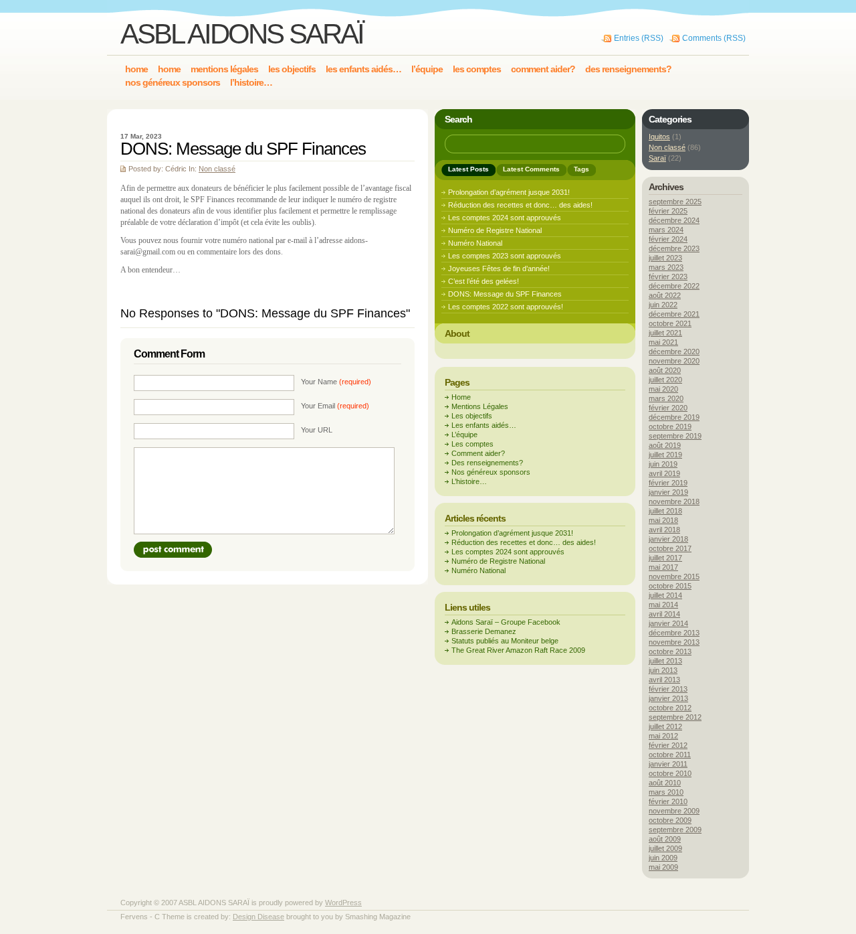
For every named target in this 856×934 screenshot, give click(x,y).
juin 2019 (663, 464)
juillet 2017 (665, 558)
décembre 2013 (674, 633)
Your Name (336, 382)
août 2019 (665, 445)
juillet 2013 (665, 661)
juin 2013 (663, 670)
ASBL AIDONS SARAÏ (241, 34)
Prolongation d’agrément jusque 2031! (509, 192)
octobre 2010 (670, 773)
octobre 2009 (670, 820)
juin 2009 (663, 858)
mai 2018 (663, 520)
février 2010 (668, 801)
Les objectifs (471, 416)
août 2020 (665, 370)
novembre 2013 (674, 642)
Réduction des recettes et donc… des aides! (520, 205)
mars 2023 (666, 267)
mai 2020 (663, 389)
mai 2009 (663, 867)
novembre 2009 (674, 811)
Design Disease (258, 917)
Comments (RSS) (714, 38)
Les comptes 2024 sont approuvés (504, 218)
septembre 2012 (675, 717)
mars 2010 (666, 792)
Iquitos (659, 137)
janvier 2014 (668, 623)
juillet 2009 (665, 848)
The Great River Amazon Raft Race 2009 (518, 650)
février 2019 (668, 483)
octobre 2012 (670, 708)
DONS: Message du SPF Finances (505, 294)
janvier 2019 (668, 492)
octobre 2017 (670, 548)
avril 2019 (664, 473)
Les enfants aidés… (483, 425)
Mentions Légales (479, 406)
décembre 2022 (674, 286)
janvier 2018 (668, 539)
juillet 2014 (665, 595)
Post (173, 550)
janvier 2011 (668, 764)
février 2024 (668, 239)
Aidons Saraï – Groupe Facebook (505, 622)
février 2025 (668, 211)
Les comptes (472, 444)
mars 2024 (666, 230)
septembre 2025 (675, 202)
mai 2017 (663, 567)
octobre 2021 (670, 323)
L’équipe (464, 435)
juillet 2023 (665, 258)
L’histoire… (469, 481)
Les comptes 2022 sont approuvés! (505, 307)
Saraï (657, 158)
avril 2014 (664, 614)
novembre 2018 (674, 501)
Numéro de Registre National (495, 230)
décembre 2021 (674, 314)
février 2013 (668, 689)
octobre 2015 (670, 586)
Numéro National (475, 243)
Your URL (316, 430)
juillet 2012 (665, 726)
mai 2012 (663, 736)
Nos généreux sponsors (490, 472)
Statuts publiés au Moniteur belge (504, 641)
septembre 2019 (675, 436)
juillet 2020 (665, 380)
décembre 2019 (674, 417)
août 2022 (665, 295)
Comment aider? (478, 453)
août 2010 (665, 783)
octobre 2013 (670, 651)
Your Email (335, 406)
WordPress (343, 903)
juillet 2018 (665, 511)
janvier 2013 (668, 698)
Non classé (217, 169)
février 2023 (668, 277)
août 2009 (665, 839)
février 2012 (668, 745)
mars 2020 (666, 398)
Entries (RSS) (638, 38)
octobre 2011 (670, 755)
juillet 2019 (665, 455)
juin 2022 (663, 305)
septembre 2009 (675, 830)
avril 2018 (664, 530)
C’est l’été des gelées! (483, 281)
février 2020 (668, 408)
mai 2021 (663, 342)
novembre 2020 (674, 361)
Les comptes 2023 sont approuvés (504, 256)
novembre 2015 (674, 576)
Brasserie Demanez (483, 631)
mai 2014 (663, 605)
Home (461, 397)
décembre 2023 (674, 248)
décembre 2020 (674, 351)
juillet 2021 (665, 333)
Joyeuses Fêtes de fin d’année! (499, 268)
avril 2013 (664, 680)
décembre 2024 (674, 220)
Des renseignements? (487, 463)
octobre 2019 (670, 426)
